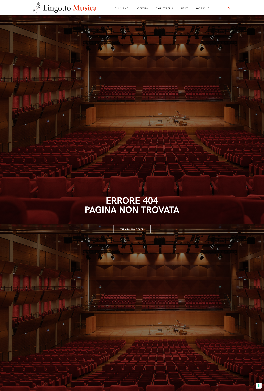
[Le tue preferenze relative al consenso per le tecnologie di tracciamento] (259, 386)
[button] (228, 8)
